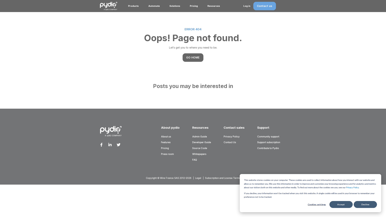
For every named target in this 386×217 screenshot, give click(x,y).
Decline (365, 204)
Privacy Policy (352, 187)
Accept (341, 204)
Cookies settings (317, 204)
